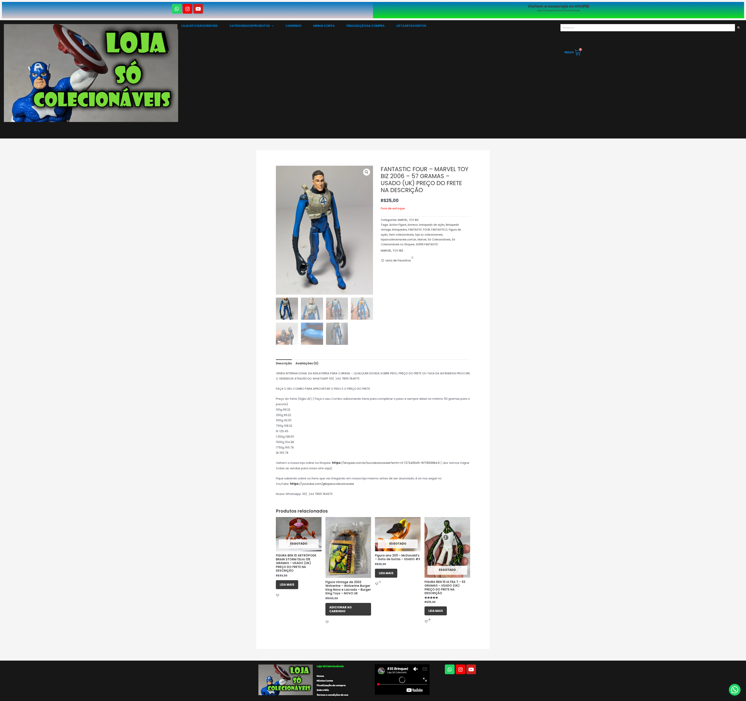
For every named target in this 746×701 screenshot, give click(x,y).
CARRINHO (293, 26)
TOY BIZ (414, 220)
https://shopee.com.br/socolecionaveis (558, 10)
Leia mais (287, 585)
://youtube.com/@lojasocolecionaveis (322, 484)
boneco (413, 225)
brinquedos (399, 230)
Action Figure (397, 225)
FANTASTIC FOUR (419, 230)
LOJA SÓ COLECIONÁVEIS (199, 26)
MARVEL (403, 220)
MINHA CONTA (324, 26)
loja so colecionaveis (429, 235)
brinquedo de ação (431, 225)
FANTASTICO (439, 230)
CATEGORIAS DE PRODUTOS (249, 26)
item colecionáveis (401, 235)
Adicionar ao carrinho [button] (340, 609)
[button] (366, 172)
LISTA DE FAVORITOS (411, 26)
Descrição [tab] (284, 363)
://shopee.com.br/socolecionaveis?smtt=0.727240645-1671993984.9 (386, 463)
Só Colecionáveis (439, 239)
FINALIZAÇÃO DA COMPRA (365, 26)
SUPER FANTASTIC (427, 244)
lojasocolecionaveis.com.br (398, 239)
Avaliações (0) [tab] (306, 363)
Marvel (422, 239)
